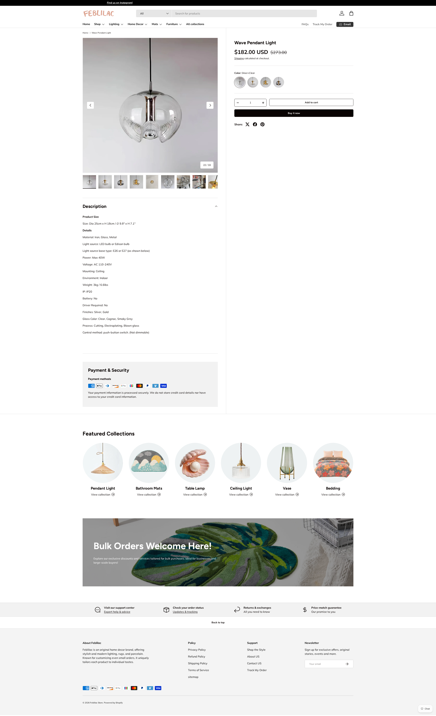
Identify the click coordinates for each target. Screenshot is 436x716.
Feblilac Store (96, 702)
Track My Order (322, 24)
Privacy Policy (197, 649)
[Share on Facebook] (255, 124)
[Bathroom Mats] (149, 463)
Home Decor (135, 24)
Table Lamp (195, 488)
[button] (351, 13)
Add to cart (311, 102)
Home (86, 24)
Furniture (172, 24)
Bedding (333, 488)
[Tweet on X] (247, 124)
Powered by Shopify (113, 702)
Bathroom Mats (149, 488)
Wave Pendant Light (101, 33)
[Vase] (287, 463)
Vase (287, 488)
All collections (195, 24)
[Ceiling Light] (241, 463)
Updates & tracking (185, 611)
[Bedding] (333, 463)
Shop (97, 24)
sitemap (193, 677)
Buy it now (294, 112)
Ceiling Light (241, 488)
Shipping (239, 58)
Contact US (254, 663)
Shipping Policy (197, 663)
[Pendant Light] (103, 463)
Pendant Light (103, 488)
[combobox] (226, 13)
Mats (155, 24)
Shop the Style (256, 649)
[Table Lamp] (195, 463)
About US (253, 656)
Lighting (114, 24)
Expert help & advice (117, 611)
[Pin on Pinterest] (262, 124)
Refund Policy (196, 656)
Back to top (218, 622)
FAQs (305, 24)
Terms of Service (198, 670)
